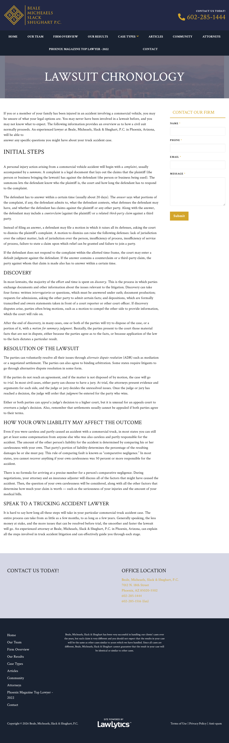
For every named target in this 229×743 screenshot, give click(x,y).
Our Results (98, 37)
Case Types (127, 37)
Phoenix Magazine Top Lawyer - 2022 (79, 49)
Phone (176, 140)
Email (175, 157)
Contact (150, 49)
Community (182, 37)
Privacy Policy (197, 724)
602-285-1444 (206, 17)
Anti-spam (215, 724)
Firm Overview (65, 37)
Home (12, 37)
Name (175, 123)
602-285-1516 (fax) (135, 601)
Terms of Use (178, 724)
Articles (155, 37)
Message (177, 173)
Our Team (35, 37)
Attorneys (211, 37)
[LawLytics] (114, 723)
